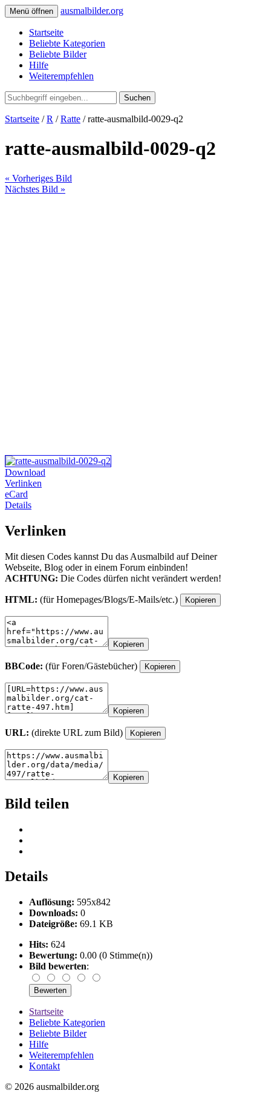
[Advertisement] (130, 325)
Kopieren (200, 600)
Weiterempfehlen (61, 76)
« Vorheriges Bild (38, 178)
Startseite (46, 32)
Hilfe (38, 65)
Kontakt (44, 1066)
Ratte (70, 119)
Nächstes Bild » (35, 189)
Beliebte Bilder (57, 54)
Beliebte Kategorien (67, 43)
